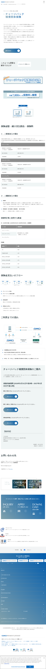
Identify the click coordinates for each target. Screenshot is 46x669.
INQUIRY (3, 589)
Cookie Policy (6, 663)
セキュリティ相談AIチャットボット (7, 642)
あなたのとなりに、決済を (5, 611)
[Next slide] (35, 563)
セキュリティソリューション (12, 4)
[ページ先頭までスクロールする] (43, 614)
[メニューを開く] (44, 2)
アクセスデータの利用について (22, 618)
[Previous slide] (8, 563)
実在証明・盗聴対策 (5, 644)
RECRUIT (3, 601)
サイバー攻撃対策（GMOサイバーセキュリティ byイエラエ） (18, 644)
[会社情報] (24, 487)
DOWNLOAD (4, 578)
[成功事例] (40, 487)
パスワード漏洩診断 (26, 641)
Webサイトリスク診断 (34, 641)
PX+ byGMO (25, 611)
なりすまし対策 (4, 645)
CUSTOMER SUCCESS (5, 574)
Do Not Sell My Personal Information (18, 666)
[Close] (44, 658)
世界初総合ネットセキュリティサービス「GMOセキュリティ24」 (12, 641)
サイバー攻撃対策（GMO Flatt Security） (35, 644)
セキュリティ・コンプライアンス (12, 618)
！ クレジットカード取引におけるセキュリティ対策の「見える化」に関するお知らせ (23, 629)
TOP (1, 4)
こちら (11, 469)
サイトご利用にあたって (4, 618)
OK (30, 666)
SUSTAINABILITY (4, 597)
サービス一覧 (5, 4)
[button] (23, 570)
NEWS (2, 581)
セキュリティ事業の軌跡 (11, 645)
